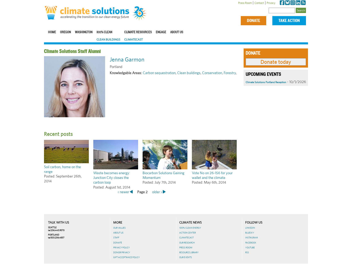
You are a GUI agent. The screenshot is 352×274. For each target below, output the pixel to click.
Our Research (187, 242)
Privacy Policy (121, 247)
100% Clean (104, 32)
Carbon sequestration (159, 73)
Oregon (65, 32)
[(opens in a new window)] (282, 3)
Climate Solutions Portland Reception (266, 82)
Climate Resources (138, 32)
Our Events (185, 257)
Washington (83, 32)
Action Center (187, 232)
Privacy (271, 2)
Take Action (289, 20)
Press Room (245, 2)
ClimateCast (133, 39)
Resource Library (189, 252)
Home (52, 32)
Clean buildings (188, 73)
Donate (253, 20)
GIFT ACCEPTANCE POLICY (126, 257)
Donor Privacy (121, 252)
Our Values (119, 228)
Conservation (212, 73)
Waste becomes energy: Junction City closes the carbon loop (111, 178)
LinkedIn (250, 228)
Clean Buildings (108, 39)
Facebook (250, 242)
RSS (247, 252)
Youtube (250, 247)
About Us (176, 32)
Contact (259, 2)
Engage (161, 32)
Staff (116, 237)
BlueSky (249, 232)
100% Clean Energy (190, 228)
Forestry (230, 73)
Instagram (251, 237)
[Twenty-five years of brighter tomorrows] (141, 13)
